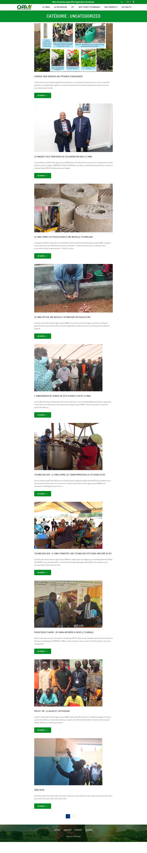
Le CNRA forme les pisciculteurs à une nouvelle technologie (63, 237)
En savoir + (41, 95)
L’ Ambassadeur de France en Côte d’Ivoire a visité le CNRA (62, 396)
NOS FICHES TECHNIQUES (89, 7)
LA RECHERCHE (60, 7)
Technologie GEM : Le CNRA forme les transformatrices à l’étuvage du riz (69, 475)
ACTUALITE (127, 7)
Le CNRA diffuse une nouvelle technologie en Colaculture (62, 317)
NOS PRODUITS (111, 7)
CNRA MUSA (39, 790)
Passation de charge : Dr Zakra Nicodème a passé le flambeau (64, 632)
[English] (128, 2)
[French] (132, 2)
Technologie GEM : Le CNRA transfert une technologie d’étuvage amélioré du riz (73, 553)
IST (72, 7)
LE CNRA (46, 7)
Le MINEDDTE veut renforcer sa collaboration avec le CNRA (63, 156)
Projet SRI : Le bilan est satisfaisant (52, 711)
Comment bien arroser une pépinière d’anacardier (58, 76)
